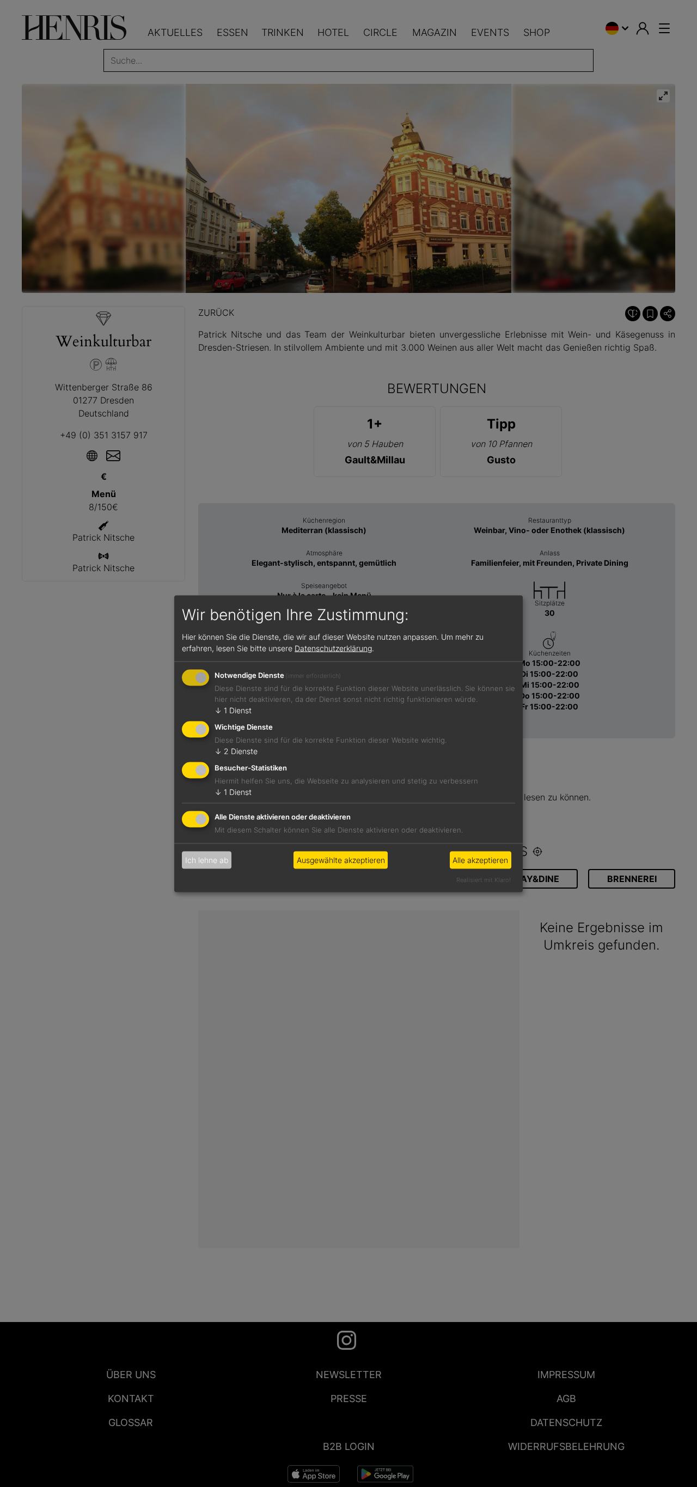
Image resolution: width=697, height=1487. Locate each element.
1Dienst (233, 710)
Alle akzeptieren (480, 860)
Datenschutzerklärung (333, 648)
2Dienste (236, 751)
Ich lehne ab (207, 860)
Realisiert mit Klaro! (483, 879)
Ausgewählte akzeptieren (341, 860)
